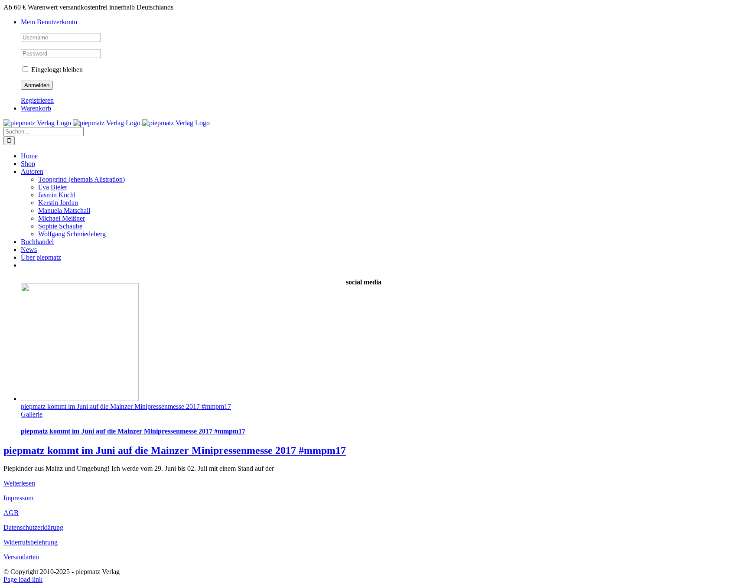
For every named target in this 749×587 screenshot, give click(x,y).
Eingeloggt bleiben (56, 69)
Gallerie (31, 414)
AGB (11, 512)
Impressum (18, 498)
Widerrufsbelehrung (30, 542)
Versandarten (21, 557)
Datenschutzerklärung (33, 527)
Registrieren (37, 100)
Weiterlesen (19, 483)
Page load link (22, 579)
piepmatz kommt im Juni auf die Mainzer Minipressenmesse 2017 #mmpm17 (126, 406)
